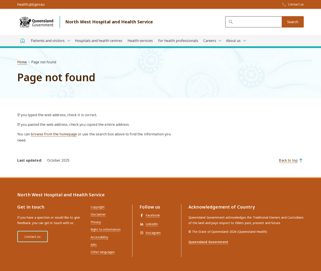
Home (22, 62)
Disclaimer (98, 214)
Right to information (106, 229)
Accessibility (99, 237)
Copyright (98, 207)
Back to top (288, 160)
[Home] (22, 40)
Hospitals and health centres (98, 40)
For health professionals (178, 40)
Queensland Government (208, 242)
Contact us (32, 237)
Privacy (96, 222)
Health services (140, 40)
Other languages (103, 252)
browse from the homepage (54, 134)
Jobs (94, 244)
